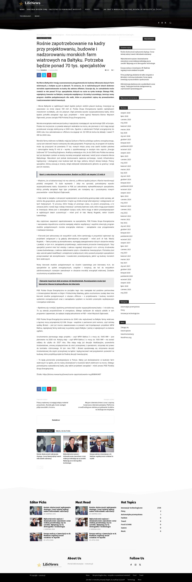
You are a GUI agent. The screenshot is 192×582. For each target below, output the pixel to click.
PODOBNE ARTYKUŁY (45, 431)
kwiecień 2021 (126, 256)
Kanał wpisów (126, 331)
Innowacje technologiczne (56, 35)
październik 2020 (127, 276)
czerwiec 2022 (126, 209)
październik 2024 (127, 186)
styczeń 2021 (125, 266)
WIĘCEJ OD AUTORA (63, 431)
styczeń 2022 (125, 226)
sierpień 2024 (125, 193)
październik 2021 (127, 236)
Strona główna (41, 35)
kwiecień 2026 (126, 126)
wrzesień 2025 (126, 149)
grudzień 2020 (126, 269)
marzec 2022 (125, 219)
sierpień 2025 (125, 153)
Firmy (123, 310)
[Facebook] (159, 23)
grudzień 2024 (126, 179)
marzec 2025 (125, 169)
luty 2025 (124, 173)
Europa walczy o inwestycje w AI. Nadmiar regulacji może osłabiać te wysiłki (101, 456)
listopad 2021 (125, 233)
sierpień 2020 (125, 283)
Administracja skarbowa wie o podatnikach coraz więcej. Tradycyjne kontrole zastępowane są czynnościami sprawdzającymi (138, 86)
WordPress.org (126, 337)
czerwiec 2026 (126, 119)
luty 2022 (124, 223)
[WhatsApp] (54, 75)
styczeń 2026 (125, 136)
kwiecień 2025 (126, 166)
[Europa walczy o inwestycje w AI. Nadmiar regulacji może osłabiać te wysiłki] (102, 444)
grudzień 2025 (126, 139)
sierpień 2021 (125, 243)
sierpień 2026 (125, 113)
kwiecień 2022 (126, 216)
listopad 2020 (125, 273)
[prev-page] (38, 467)
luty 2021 (124, 263)
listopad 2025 (125, 143)
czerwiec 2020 (126, 289)
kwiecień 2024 (126, 206)
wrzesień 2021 (126, 239)
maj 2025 (124, 163)
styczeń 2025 (125, 176)
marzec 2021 (125, 259)
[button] (170, 23)
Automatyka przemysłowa (130, 307)
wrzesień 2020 (126, 279)
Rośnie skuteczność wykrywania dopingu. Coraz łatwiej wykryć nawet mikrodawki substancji (49, 456)
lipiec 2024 (124, 196)
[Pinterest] (49, 75)
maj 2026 (124, 123)
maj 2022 (124, 213)
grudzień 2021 (126, 229)
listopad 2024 (125, 183)
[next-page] (41, 467)
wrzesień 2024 (126, 189)
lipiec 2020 (124, 286)
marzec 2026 (125, 129)
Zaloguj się (125, 327)
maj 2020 (124, 293)
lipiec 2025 (124, 156)
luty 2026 (124, 133)
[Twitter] (165, 23)
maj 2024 (124, 203)
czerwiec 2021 (126, 249)
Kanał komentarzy (127, 334)
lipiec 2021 (124, 246)
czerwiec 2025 (126, 159)
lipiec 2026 (124, 116)
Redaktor (44, 70)
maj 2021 (124, 253)
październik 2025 (127, 146)
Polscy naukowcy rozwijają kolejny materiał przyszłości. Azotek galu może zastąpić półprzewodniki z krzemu (52, 405)
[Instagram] (162, 23)
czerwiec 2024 (126, 199)
